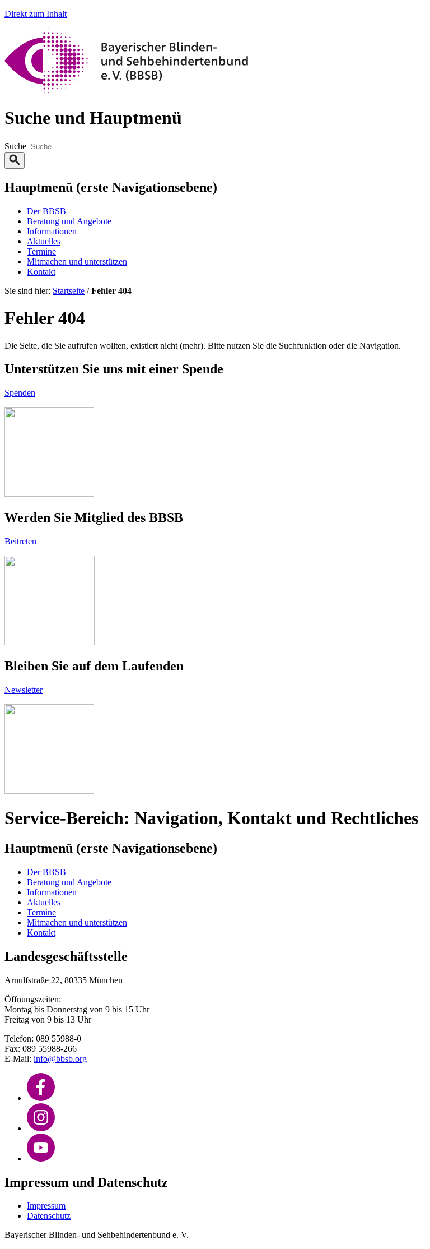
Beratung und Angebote (69, 221)
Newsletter (23, 690)
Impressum (46, 1205)
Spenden (19, 392)
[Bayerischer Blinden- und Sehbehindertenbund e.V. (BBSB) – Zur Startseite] (126, 90)
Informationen (52, 231)
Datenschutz (49, 1215)
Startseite (69, 290)
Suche (16, 146)
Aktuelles (43, 241)
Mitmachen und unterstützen (77, 261)
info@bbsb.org (60, 1058)
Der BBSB (46, 211)
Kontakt (41, 271)
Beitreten (20, 541)
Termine (41, 251)
